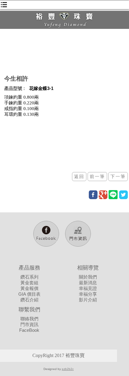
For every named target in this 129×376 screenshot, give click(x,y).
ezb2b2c (68, 369)
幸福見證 (88, 288)
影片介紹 (88, 299)
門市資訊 (29, 324)
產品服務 (29, 268)
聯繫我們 (29, 310)
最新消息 (88, 282)
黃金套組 (29, 282)
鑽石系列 (29, 276)
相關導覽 (88, 268)
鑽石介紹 (29, 299)
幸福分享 (88, 294)
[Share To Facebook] (93, 194)
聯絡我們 (29, 318)
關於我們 (88, 276)
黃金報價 (29, 288)
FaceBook (29, 330)
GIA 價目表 (29, 294)
